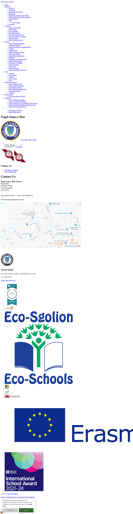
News (6, 72)
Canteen (11, 49)
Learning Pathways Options (17, 36)
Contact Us (8, 108)
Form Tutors (16, 22)
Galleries (11, 77)
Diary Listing (13, 75)
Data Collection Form (15, 84)
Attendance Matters (15, 45)
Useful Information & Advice (18, 70)
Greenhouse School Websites (26, 497)
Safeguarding (9, 94)
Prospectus (12, 14)
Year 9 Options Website (16, 40)
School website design (8, 497)
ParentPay (12, 57)
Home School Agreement (16, 56)
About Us (8, 7)
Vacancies (12, 24)
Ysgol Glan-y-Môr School (28, 140)
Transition (12, 93)
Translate (19, 147)
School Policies (13, 19)
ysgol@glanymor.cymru (8, 280)
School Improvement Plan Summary (20, 17)
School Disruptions (14, 112)
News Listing (13, 79)
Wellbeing (8, 98)
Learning (7, 26)
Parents (7, 42)
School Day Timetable (15, 63)
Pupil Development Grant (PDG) (19, 15)
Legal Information (12, 494)
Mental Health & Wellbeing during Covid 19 (22, 105)
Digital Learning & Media (17, 52)
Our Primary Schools (15, 87)
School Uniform (13, 68)
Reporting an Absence (15, 110)
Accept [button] (26, 510)
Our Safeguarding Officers (17, 96)
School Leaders (13, 38)
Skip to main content (7, 1)
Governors (12, 10)
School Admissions (14, 91)
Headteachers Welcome (16, 12)
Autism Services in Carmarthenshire (20, 47)
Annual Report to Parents (16, 43)
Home (6, 5)
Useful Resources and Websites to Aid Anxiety (23, 103)
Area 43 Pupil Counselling (17, 100)
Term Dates (12, 66)
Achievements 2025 (15, 28)
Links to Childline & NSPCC (18, 101)
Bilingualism (12, 29)
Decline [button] (10, 510)
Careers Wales (13, 50)
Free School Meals (14, 54)
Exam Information (14, 33)
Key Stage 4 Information (16, 35)
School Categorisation (15, 61)
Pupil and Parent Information (17, 59)
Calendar (11, 73)
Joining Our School (11, 82)
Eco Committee (13, 31)
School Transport (14, 65)
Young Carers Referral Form (17, 107)
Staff (10, 21)
